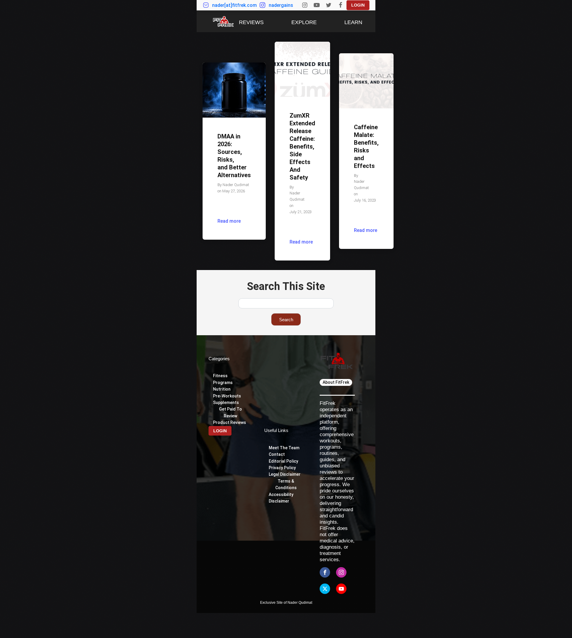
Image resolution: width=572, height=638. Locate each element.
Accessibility (281, 494)
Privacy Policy (282, 467)
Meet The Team (284, 447)
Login (358, 5)
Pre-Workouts (227, 396)
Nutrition (222, 389)
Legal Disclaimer (285, 474)
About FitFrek (336, 382)
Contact (277, 454)
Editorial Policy (283, 461)
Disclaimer (279, 501)
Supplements (226, 402)
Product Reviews (229, 422)
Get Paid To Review (230, 412)
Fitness (220, 375)
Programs (223, 382)
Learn (353, 22)
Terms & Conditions (286, 484)
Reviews (251, 22)
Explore (304, 22)
